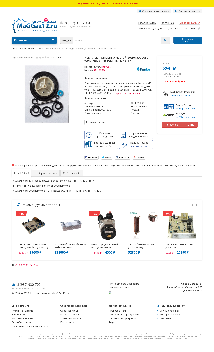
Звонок (173, 124)
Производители (118, 310)
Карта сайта (67, 322)
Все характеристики (96, 122)
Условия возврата (70, 318)
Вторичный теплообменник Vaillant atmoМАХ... (70, 246)
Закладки (165, 318)
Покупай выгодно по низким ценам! (107, 3)
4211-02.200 (21, 265)
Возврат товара (69, 314)
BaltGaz (106, 66)
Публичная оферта (22, 310)
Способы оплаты (21, 322)
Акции (112, 322)
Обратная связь (69, 310)
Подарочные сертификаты (124, 314)
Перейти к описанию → (127, 93)
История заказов (170, 314)
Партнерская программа (123, 318)
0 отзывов (56, 57)
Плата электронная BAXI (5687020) (179, 246)
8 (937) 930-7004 (29, 284)
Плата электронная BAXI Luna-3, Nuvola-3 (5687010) (33, 246)
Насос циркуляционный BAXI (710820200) (104, 246)
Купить (190, 124)
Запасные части (26, 48)
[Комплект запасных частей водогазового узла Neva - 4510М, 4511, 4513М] (46, 94)
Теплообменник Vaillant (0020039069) (141, 246)
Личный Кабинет (169, 310)
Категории (21, 40)
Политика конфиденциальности (30, 326)
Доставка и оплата (22, 318)
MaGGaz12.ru (60, 293)
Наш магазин (19, 314)
